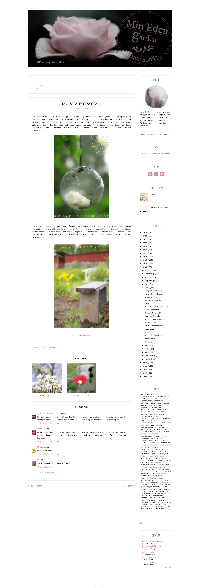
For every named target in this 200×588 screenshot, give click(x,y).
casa (152, 409)
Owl (142, 462)
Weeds (150, 506)
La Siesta (155, 447)
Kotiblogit (155, 442)
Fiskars (158, 418)
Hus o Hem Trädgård (148, 429)
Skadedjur (164, 480)
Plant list (35, 88)
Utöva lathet (151, 297)
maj (146, 346)
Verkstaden (144, 502)
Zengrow (167, 506)
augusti (148, 281)
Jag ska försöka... (154, 316)
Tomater (143, 491)
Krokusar (154, 445)
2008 (145, 377)
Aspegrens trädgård (45, 348)
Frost (143, 420)
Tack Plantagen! (152, 310)
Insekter (157, 431)
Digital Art (144, 414)
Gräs (142, 425)
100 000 (152, 194)
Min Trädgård (145, 454)
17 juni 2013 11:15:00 (48, 467)
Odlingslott (160, 460)
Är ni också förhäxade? (156, 320)
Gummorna (160, 425)
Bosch (150, 405)
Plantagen (144, 467)
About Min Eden (38, 86)
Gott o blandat (165, 423)
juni (147, 288)
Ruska (164, 473)
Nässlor (143, 460)
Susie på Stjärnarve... (48, 413)
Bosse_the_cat (145, 407)
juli (147, 284)
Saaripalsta (148, 553)
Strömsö (160, 484)
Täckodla (152, 498)
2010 (145, 370)
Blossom (166, 403)
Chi (169, 409)
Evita (157, 416)
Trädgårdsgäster (160, 493)
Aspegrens (50, 226)
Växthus (143, 506)
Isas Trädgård (149, 563)
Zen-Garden (158, 506)
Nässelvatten (166, 458)
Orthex (168, 460)
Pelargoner (149, 462)
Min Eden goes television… (159, 207)
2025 (145, 233)
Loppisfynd (144, 451)
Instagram (144, 434)
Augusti (143, 398)
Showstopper (145, 480)
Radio (148, 471)
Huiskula (161, 427)
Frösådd (149, 420)
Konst (165, 440)
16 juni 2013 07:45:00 (48, 423)
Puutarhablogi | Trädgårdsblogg (157, 469)
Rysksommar (150, 339)
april (147, 349)
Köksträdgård (145, 447)
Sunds (143, 487)
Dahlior (147, 412)
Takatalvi (153, 489)
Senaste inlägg (35, 485)
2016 (145, 257)
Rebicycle (155, 471)
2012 (145, 363)
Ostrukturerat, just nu (156, 307)
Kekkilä (162, 438)
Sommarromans (155, 482)
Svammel (165, 487)
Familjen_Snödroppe (147, 418)
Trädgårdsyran (158, 495)
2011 (145, 366)
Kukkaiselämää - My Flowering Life (151, 547)
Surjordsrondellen (154, 487)
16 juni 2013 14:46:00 (48, 454)
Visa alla (168, 567)
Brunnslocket (156, 407)
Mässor (143, 456)
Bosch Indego (159, 405)
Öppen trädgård (160, 509)
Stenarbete (165, 482)
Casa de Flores (161, 409)
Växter (165, 504)
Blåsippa (143, 405)
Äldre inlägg (128, 485)
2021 (145, 240)
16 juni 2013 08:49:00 (48, 442)
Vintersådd (144, 504)
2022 (145, 236)
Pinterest (161, 465)
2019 (145, 246)
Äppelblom (149, 509)
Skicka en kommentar (44, 473)
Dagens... (149, 329)
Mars (165, 451)
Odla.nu (151, 460)
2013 (145, 267)
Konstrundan (145, 442)
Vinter (169, 502)
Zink (142, 509)
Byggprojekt (145, 409)
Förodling (154, 423)
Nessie (162, 456)
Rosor (152, 473)
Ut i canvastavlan (153, 336)
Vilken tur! (150, 323)
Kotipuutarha (165, 442)
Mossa (154, 454)
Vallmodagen (152, 500)
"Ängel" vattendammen (155, 291)
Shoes (161, 478)
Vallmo (143, 500)
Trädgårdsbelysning (161, 491)
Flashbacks (166, 418)
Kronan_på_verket (165, 445)
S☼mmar (143, 476)
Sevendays (153, 478)
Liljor (168, 449)
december (149, 271)
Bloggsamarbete (146, 401)
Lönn (160, 451)
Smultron (144, 482)
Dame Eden (155, 412)
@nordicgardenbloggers (149, 394)
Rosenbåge (144, 473)
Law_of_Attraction (147, 449)
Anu (38, 460)
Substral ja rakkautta (156, 313)
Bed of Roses (152, 398)
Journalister (154, 434)
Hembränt (149, 332)
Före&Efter (158, 420)
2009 (145, 373)
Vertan (152, 502)
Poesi (165, 467)
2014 (145, 264)
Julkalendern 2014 (161, 436)
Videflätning (161, 502)
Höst (159, 429)
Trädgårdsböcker (147, 493)
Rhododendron (165, 471)
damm (163, 412)
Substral (167, 484)
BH (160, 398)
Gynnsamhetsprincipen (148, 427)
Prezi (142, 469)
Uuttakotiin (161, 498)
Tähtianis (41, 447)
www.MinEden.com (82, 336)
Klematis (150, 440)
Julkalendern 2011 (147, 436)
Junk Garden (145, 438)
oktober (148, 274)
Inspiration (165, 431)
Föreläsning (145, 423)
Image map (148, 431)
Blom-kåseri (144, 403)
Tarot (160, 489)
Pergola (158, 462)
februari (149, 356)
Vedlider (161, 500)
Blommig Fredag (156, 403)
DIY (151, 414)
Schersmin (144, 478)
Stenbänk (144, 484)
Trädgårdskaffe (146, 495)
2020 (145, 243)
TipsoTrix (167, 489)
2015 (145, 260)
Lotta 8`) (41, 429)
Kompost (158, 440)
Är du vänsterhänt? (154, 326)
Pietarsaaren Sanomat (148, 465)
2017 (145, 253)
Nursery (148, 342)
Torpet (150, 491)
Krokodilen (145, 445)
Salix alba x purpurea (155, 476)
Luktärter (153, 451)
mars (147, 352)
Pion (167, 465)
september (149, 277)
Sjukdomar (155, 480)
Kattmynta (154, 438)
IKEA (142, 431)
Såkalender (144, 489)
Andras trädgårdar (147, 396)
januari (148, 359)
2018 (145, 250)
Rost (158, 473)
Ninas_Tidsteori (146, 458)
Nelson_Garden (153, 456)
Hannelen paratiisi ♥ (152, 541)
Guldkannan (150, 425)
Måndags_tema (163, 454)
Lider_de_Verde (160, 449)
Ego (167, 414)
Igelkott (165, 429)
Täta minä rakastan (154, 294)
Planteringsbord (155, 467)
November (156, 458)
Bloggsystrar (158, 401)
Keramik (143, 440)
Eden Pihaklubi (159, 414)
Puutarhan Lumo (149, 558)
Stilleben (152, 484)
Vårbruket (158, 504)
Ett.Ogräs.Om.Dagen (147, 416)
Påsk (142, 471)
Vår (151, 504)
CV (141, 412)
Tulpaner (144, 498)
